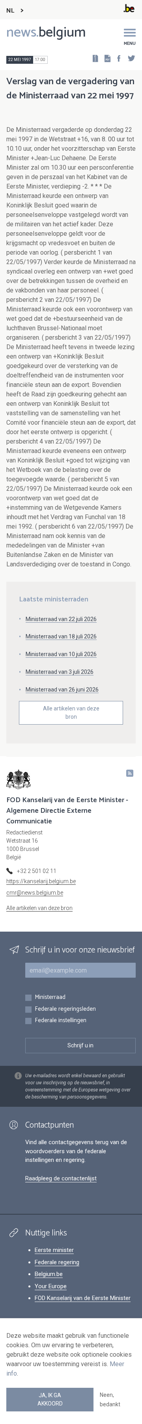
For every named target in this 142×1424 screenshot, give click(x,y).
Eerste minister (54, 1250)
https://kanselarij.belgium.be (41, 881)
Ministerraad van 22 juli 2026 (61, 619)
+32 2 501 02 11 (36, 871)
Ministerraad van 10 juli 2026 (61, 654)
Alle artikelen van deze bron (71, 712)
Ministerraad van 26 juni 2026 (62, 689)
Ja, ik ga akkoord (50, 1399)
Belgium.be (49, 1274)
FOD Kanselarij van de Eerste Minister (83, 1298)
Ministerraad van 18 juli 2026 (61, 636)
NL (10, 11)
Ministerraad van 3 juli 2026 (59, 672)
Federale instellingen (60, 1020)
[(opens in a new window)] (116, 58)
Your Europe (51, 1286)
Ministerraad (50, 997)
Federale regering (57, 1262)
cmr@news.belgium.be (34, 893)
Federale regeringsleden (65, 1009)
